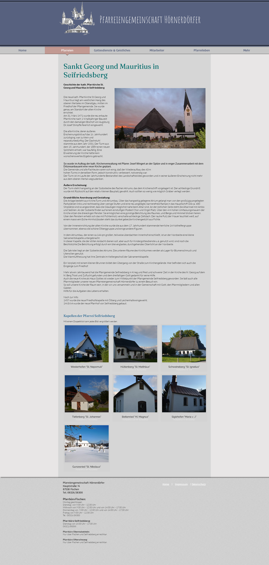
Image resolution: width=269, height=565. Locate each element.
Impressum (181, 484)
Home (166, 484)
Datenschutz (199, 484)
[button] (87, 348)
